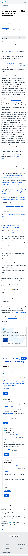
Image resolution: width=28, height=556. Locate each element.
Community (10, 2)
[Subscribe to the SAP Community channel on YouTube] (15, 536)
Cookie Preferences (7, 552)
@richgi (7, 439)
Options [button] (25, 19)
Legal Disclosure (21, 544)
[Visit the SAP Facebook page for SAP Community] (10, 536)
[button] (3, 30)
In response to (14, 434)
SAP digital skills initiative (18, 44)
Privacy (7, 540)
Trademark (7, 548)
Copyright (7, 544)
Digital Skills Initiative (6, 44)
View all (3, 529)
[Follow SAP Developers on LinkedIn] (17, 536)
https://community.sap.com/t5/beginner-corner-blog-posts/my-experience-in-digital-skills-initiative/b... (14, 383)
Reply (5, 393)
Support (21, 548)
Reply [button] (23, 358)
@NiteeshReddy (8, 380)
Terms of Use (21, 540)
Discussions (5, 5)
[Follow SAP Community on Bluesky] (12, 536)
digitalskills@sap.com (9, 413)
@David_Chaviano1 (9, 51)
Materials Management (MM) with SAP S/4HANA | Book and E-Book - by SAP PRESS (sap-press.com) (13, 191)
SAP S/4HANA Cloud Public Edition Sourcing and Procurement (11, 38)
